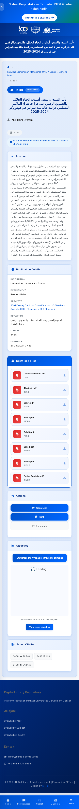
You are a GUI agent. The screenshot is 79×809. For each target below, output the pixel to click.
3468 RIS (43, 656)
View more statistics (39, 627)
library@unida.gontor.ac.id (23, 756)
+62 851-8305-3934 (19, 763)
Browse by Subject (14, 727)
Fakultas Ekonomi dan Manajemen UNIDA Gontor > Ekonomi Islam (40, 142)
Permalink (41, 526)
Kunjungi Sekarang (37, 17)
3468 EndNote (22, 665)
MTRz (45, 785)
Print (41, 517)
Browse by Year (12, 720)
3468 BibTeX (21, 656)
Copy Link (41, 508)
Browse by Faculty (14, 734)
